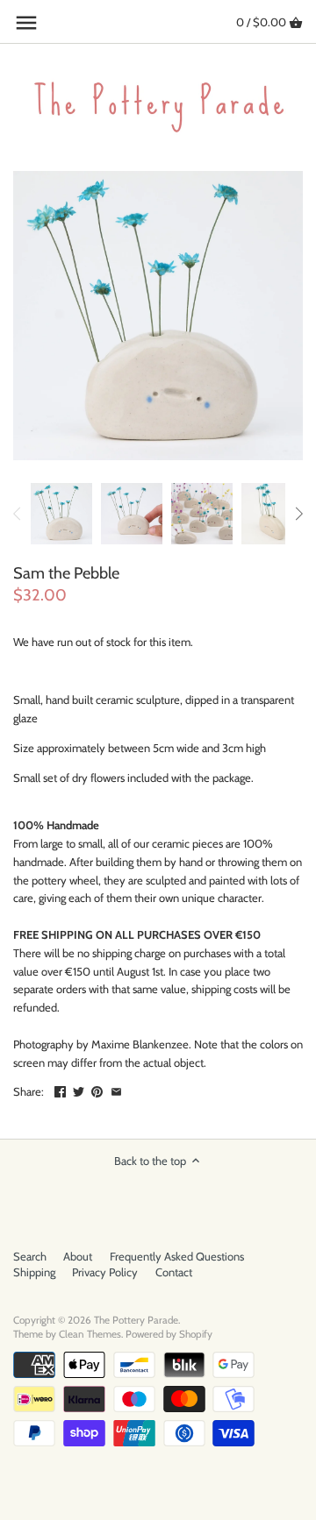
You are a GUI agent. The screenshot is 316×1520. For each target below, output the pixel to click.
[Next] (298, 514)
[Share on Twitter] (78, 1090)
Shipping (34, 1272)
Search (30, 1256)
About (77, 1256)
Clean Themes (90, 1334)
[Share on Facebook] (60, 1090)
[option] (61, 513)
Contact (173, 1272)
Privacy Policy (105, 1272)
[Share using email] (116, 1090)
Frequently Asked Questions (177, 1256)
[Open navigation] (26, 23)
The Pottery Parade (136, 1320)
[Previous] (17, 514)
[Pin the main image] (97, 1090)
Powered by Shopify (169, 1334)
